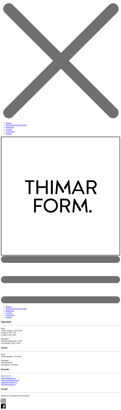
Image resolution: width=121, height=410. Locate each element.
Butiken (9, 123)
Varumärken (10, 132)
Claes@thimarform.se (9, 382)
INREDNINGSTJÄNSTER (16, 125)
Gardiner (9, 129)
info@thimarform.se (8, 378)
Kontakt (9, 134)
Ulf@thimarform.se (8, 384)
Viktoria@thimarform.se (10, 380)
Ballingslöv (10, 127)
